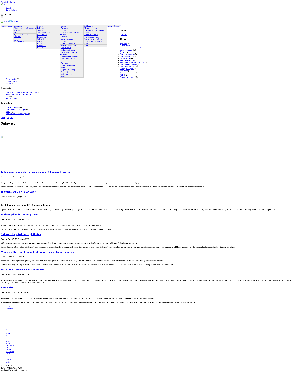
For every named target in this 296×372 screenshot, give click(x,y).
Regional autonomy (127, 77)
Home (3, 118)
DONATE (15, 22)
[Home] (4, 4)
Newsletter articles (12, 107)
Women (8, 83)
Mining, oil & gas (126, 69)
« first (8, 306)
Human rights (125, 58)
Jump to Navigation (8, 2)
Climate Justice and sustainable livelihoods (21, 92)
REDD (122, 75)
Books (8, 112)
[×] (121, 26)
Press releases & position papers (17, 114)
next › (8, 333)
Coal (7, 96)
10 (6, 329)
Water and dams (11, 81)
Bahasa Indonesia (12, 10)
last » (7, 335)
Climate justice (125, 46)
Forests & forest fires (127, 56)
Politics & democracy (127, 73)
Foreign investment (127, 54)
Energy (122, 52)
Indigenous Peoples (127, 60)
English (8, 8)
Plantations (124, 71)
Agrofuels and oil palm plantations (18, 94)
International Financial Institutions (132, 62)
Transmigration (11, 79)
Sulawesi (124, 35)
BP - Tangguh (11, 98)
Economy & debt (126, 50)
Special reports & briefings (15, 110)
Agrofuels (123, 44)
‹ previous (9, 308)
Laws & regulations (127, 67)
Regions (10, 118)
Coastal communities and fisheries (132, 48)
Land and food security (128, 65)
